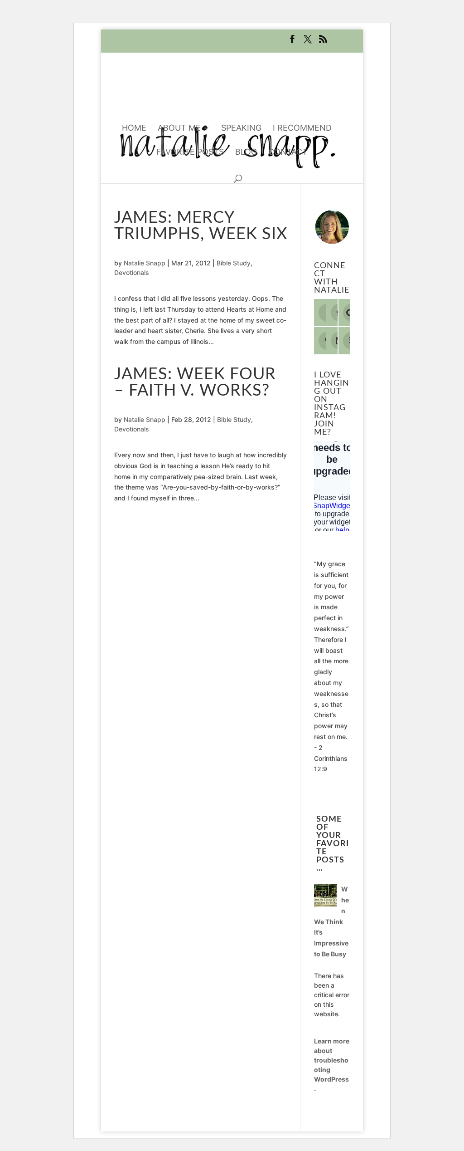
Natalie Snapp (144, 263)
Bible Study (234, 263)
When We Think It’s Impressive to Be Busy (331, 921)
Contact (288, 153)
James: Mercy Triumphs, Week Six (200, 226)
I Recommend (302, 128)
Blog (246, 153)
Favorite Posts (190, 153)
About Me (179, 128)
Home (134, 128)
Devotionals (131, 272)
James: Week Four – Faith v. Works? (195, 382)
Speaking (241, 128)
